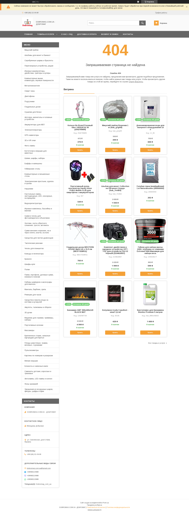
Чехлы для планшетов (34, 248)
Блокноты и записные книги (36, 366)
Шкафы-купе (30, 264)
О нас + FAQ (67, 34)
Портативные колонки (34, 325)
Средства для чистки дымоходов (39, 238)
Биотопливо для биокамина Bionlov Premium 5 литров (150, 311)
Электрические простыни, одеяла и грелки (39, 182)
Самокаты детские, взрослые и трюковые (38, 372)
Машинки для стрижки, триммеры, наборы (39, 319)
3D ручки (28, 312)
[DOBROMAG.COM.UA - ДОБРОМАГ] (27, 28)
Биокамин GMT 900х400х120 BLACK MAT (80, 311)
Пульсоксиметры (32, 350)
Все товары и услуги (156, 343)
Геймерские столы (32, 169)
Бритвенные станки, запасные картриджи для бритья (37, 337)
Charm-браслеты (136, 82)
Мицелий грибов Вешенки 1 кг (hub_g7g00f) (115, 126)
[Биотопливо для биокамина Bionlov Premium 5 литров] (150, 294)
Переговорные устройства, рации (39, 66)
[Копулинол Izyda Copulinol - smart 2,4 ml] (115, 294)
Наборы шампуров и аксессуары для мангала (38, 283)
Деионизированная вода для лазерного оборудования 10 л (150, 127)
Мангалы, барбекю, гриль (35, 289)
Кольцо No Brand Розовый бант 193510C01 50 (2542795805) (80, 127)
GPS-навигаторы (32, 135)
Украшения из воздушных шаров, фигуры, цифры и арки (39, 390)
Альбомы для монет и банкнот (38, 55)
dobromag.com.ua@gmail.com (39, 468)
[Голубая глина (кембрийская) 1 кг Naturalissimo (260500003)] (150, 170)
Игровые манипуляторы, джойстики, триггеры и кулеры (37, 72)
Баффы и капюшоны (33, 163)
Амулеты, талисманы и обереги (38, 307)
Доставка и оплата (87, 34)
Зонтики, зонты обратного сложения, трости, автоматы (37, 224)
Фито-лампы (30, 146)
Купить (80, 150)
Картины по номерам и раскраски (39, 356)
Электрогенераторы (33, 130)
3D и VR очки (30, 140)
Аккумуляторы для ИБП (35, 125)
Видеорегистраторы (33, 203)
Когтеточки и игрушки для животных (36, 152)
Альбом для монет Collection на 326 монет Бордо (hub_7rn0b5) (115, 188)
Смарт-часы (30, 91)
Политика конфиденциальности (118, 507)
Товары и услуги (45, 34)
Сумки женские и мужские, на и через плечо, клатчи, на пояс (38, 232)
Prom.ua (106, 503)
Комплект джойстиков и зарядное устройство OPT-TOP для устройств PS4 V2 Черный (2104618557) (115, 250)
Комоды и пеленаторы (34, 254)
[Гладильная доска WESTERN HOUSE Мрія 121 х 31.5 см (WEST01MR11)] (80, 231)
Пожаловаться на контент (96, 507)
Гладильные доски (32, 107)
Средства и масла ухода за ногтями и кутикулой (36, 301)
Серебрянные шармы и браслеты (39, 60)
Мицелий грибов (31, 50)
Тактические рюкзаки (34, 243)
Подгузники (29, 101)
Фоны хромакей (31, 384)
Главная (28, 34)
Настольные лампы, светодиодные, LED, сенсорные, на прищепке (38, 196)
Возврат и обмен (109, 34)
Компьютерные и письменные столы (37, 175)
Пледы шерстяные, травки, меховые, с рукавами (36, 344)
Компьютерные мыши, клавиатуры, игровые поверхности (39, 79)
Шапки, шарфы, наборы (35, 158)
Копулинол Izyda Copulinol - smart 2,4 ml (115, 311)
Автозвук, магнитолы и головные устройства (38, 118)
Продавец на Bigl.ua (94, 505)
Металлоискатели (32, 86)
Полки (27, 269)
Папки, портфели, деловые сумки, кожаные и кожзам (39, 276)
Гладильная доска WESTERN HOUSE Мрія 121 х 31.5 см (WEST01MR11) (80, 249)
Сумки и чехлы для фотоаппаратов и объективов (37, 217)
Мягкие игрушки (31, 361)
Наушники (29, 189)
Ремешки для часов (33, 295)
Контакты (128, 34)
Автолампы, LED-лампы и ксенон (38, 379)
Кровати (28, 259)
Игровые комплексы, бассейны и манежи (38, 210)
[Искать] (142, 23)
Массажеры (29, 330)
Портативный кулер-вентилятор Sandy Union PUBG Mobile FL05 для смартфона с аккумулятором (80, 189)
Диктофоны (30, 96)
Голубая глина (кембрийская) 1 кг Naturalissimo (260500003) (150, 187)
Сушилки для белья (33, 112)
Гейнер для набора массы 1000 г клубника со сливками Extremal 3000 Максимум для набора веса (150, 250)
